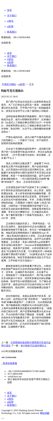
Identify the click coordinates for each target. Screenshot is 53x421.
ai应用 (21, 84)
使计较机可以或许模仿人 (34, 345)
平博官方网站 (9, 84)
